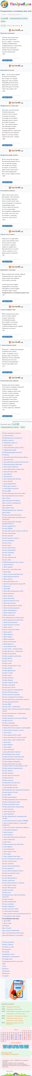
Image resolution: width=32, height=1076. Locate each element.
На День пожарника (8, 723)
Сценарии (5, 976)
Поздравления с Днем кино (13, 1006)
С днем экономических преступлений (14, 737)
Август (16, 1029)
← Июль (12, 1042)
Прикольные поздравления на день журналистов (15, 1023)
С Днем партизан (7, 596)
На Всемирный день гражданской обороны (15, 790)
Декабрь (16, 1045)
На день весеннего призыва (11, 694)
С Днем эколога (7, 627)
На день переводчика (9, 550)
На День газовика (7, 899)
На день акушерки (8, 904)
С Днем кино (6, 586)
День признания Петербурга (11, 500)
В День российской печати (10, 804)
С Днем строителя (8, 593)
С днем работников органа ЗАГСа (13, 447)
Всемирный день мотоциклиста (12, 438)
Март (5, 1047)
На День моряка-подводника (11, 761)
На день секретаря (8, 552)
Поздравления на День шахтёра (14, 1009)
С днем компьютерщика (9, 830)
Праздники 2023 (7, 1053)
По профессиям (7, 959)
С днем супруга (7, 445)
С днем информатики (9, 483)
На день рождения (8, 942)
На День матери (7, 668)
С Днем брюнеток (8, 644)
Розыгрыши (6, 971)
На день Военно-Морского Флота (12, 871)
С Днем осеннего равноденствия (12, 574)
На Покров (5, 925)
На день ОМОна (7, 528)
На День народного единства (11, 433)
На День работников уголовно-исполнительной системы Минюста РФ (14, 765)
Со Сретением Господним (10, 911)
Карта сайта (9, 1071)
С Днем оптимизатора (9, 641)
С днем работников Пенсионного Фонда (15, 457)
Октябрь (5, 1045)
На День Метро (7, 658)
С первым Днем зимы (9, 450)
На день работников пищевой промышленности (11, 522)
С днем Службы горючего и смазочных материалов (14, 824)
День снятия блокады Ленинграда (13, 933)
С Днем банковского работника (12, 464)
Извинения (5, 973)
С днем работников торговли (11, 752)
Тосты (4, 966)
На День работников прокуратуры (13, 807)
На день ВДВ (6, 491)
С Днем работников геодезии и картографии (16, 728)
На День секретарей (8, 685)
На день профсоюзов (9, 526)
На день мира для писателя (10, 775)
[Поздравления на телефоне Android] (16, 989)
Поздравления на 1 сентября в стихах (15, 1013)
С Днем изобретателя (9, 612)
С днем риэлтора (7, 459)
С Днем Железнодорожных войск (12, 591)
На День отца (6, 892)
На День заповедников (9, 797)
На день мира (6, 555)
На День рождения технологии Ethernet (14, 718)
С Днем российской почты (10, 600)
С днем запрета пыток (9, 851)
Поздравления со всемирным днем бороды (16, 1016)
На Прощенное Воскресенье (11, 782)
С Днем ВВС (6, 588)
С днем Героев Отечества (10, 488)
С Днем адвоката (7, 634)
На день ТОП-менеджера (10, 692)
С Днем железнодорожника (11, 608)
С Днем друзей (7, 632)
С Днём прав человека (9, 486)
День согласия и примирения (11, 503)
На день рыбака (7, 875)
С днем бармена (7, 846)
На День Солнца (7, 673)
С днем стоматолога (8, 839)
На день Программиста (9, 878)
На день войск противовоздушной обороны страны (16, 710)
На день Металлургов (9, 887)
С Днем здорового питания (10, 625)
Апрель (9, 1047)
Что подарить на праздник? (10, 1054)
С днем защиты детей (9, 646)
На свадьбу (5, 952)
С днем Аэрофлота (8, 814)
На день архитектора (9, 547)
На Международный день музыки (13, 562)
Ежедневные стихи (8, 954)
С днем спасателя (7, 809)
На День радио (7, 675)
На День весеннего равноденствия (13, 756)
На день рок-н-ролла (8, 687)
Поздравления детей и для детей (12, 961)
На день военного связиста (10, 538)
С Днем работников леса (10, 581)
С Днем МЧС (6, 921)
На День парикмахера (9, 901)
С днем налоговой (8, 749)
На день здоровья (7, 716)
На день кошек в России (10, 792)
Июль (22, 1047)
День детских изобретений (10, 930)
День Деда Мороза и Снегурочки (12, 935)
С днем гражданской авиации (11, 479)
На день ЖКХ (6, 794)
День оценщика (7, 505)
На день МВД (6, 704)
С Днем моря (6, 572)
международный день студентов (18, 18)
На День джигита (7, 780)
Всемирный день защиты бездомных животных (14, 896)
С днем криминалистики (10, 787)
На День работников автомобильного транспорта (14, 518)
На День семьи (7, 663)
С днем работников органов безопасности (15, 462)
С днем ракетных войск (9, 471)
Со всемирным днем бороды (11, 916)
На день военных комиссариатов (12, 690)
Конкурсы (5, 968)
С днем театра (6, 732)
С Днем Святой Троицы (9, 622)
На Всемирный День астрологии (12, 759)
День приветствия (8, 508)
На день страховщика (9, 533)
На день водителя (7, 868)
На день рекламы (7, 535)
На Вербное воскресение (10, 725)
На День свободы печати (10, 682)
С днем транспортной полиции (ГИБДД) (15, 820)
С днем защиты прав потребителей (13, 740)
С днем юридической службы (11, 735)
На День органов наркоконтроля (12, 768)
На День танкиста (8, 440)
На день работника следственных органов (15, 699)
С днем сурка (6, 854)
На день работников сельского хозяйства (15, 531)
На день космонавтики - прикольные (14, 713)
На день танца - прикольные (11, 706)
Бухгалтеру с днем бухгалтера (11, 569)
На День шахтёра (7, 890)
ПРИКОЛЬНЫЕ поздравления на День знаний (17, 1011)
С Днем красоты (7, 579)
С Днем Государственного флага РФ (13, 584)
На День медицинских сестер (11, 665)
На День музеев (7, 661)
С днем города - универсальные (12, 649)
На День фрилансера (8, 670)
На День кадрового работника (11, 656)
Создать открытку (7, 60)
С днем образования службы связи (13, 469)
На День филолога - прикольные (12, 651)
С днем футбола (7, 476)
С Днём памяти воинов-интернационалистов (16, 913)
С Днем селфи (6, 923)
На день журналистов (9, 557)
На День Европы (7, 680)
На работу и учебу (8, 947)
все (3, 25)
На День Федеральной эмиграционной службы (14, 817)
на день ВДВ (4, 18)
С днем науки (6, 842)
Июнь (17, 1047)
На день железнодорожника (11, 866)
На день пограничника (9, 861)
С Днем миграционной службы (12, 605)
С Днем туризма (7, 567)
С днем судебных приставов (11, 856)
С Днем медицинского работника (12, 620)
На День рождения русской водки (13, 844)
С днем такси (6, 742)
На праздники (6, 949)
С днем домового (7, 834)
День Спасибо (6, 928)
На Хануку (5, 455)
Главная (4, 14)
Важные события (7, 944)
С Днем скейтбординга (9, 610)
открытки (10, 25)
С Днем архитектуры (9, 603)
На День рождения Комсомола (11, 515)
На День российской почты (11, 873)
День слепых (6, 498)
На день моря (6, 560)
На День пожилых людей (10, 909)
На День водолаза (7, 677)
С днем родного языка (9, 885)
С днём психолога (8, 435)
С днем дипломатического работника (14, 837)
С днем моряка (7, 747)
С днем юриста (7, 474)
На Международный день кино (12, 452)
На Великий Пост (8, 778)
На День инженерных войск (11, 802)
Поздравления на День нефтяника (14, 1020)
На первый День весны (9, 785)
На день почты (7, 543)
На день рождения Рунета (10, 702)
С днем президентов (8, 811)
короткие (18, 25)
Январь (21, 1045)
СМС (4, 964)
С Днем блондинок (8, 639)
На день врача (6, 545)
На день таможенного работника (12, 859)
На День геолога (7, 720)
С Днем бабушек (7, 744)
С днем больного (7, 832)
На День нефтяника (8, 906)
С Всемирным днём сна (9, 443)
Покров (3, 21)
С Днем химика (7, 637)
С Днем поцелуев (7, 564)
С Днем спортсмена (8, 615)
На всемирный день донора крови (13, 617)
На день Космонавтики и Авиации (13, 883)
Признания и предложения (10, 956)
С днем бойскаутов (8, 849)
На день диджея (7, 770)
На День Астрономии (9, 653)
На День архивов (7, 773)
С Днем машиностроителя (10, 576)
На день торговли (7, 863)
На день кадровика (8, 540)
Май (14, 1047)
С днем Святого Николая (10, 467)
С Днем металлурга (8, 598)
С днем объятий (7, 481)
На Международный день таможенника (14, 799)
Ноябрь (10, 1045)
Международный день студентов (12, 510)
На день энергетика (8, 880)
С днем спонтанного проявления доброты (15, 827)
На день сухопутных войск (10, 629)
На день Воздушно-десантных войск (14, 493)
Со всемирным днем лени (11, 918)
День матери (6, 512)
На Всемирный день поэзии (11, 754)
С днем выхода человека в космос (13, 730)
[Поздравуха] (4, 4)
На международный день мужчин (12, 495)
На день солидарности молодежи (12, 697)
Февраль (26, 1045)
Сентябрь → (18, 1042)
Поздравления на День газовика (14, 1018)
